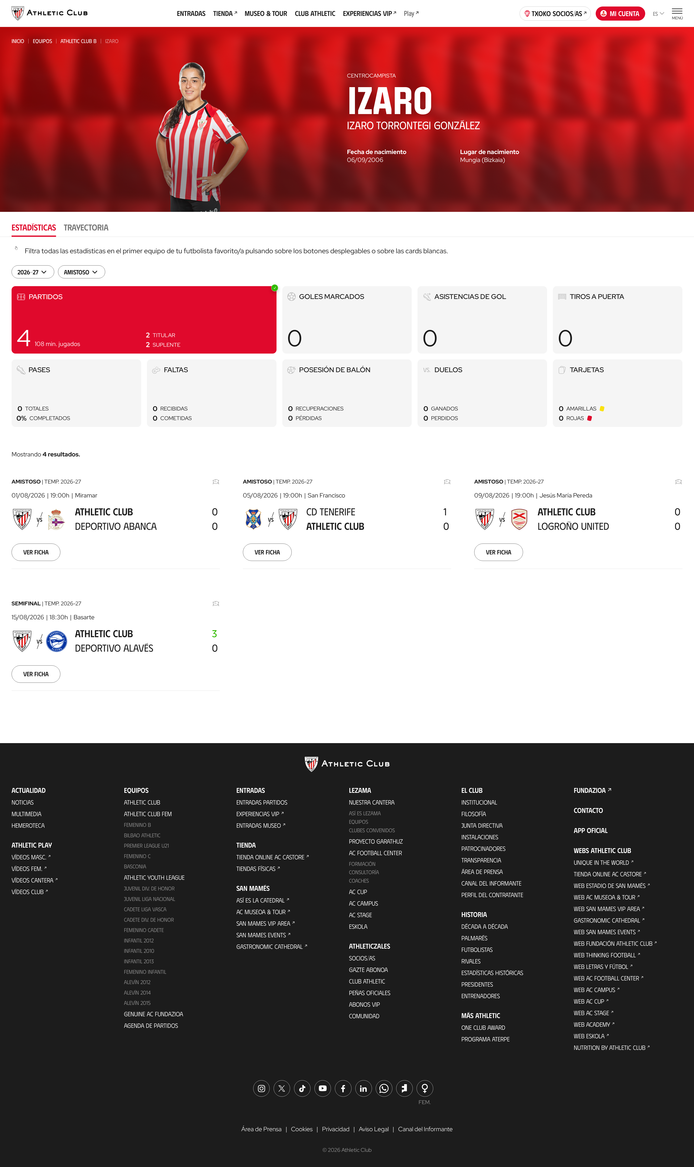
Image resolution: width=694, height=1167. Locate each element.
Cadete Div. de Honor (149, 919)
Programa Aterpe (485, 1039)
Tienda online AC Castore (270, 857)
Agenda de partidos (151, 1025)
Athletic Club (142, 802)
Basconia (135, 866)
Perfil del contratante (492, 894)
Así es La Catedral (260, 900)
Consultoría (364, 872)
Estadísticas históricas (492, 972)
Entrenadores (480, 995)
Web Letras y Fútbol (601, 966)
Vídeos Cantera (32, 880)
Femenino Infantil (145, 971)
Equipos (42, 40)
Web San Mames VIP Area (607, 908)
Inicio (18, 40)
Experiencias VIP (257, 813)
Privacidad (336, 1129)
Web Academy (592, 1024)
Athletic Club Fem (148, 813)
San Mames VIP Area (263, 923)
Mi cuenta (624, 13)
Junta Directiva (482, 825)
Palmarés (474, 938)
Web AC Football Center (606, 978)
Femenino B (137, 824)
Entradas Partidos (261, 802)
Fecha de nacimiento (376, 152)
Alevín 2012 (137, 982)
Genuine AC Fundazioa (153, 1014)
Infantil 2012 (139, 940)
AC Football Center (375, 852)
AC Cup (358, 891)
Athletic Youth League (154, 877)
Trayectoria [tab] (86, 227)
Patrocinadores (483, 848)
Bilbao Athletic (142, 835)
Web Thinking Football (605, 955)
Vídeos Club (28, 891)
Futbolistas (477, 949)
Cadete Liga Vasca (145, 909)
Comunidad (364, 1015)
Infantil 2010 (139, 950)
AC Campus (363, 903)
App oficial (591, 830)
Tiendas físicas (255, 868)
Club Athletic (367, 981)
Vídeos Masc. (29, 857)
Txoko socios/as (557, 13)
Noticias (23, 802)
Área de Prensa (482, 871)
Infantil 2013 (139, 961)
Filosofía (473, 813)
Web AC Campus (594, 989)
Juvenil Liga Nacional (149, 898)
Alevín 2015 (137, 1002)
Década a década (484, 926)
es (655, 13)
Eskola (358, 926)
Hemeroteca (28, 825)
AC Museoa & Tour (261, 911)
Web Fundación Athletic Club (613, 943)
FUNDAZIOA (590, 790)
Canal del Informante (491, 883)
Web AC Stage (591, 1012)
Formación (362, 863)
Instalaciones (479, 837)
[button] (144, 320)
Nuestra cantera (372, 802)
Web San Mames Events (605, 931)
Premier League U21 (146, 845)
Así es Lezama (365, 813)
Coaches (359, 880)
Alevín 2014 (137, 992)
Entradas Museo (258, 825)
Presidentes (477, 984)
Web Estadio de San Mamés (610, 885)
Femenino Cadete (144, 930)
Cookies (302, 1129)
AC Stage (360, 914)
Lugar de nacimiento (489, 152)
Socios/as (362, 958)
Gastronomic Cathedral (269, 946)
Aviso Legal (374, 1129)
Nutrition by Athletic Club (609, 1047)
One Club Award (483, 1027)
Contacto (588, 810)
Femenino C (137, 856)
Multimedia (26, 813)
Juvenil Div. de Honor (149, 888)
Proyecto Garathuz (376, 841)
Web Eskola (589, 1036)
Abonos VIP (364, 1004)
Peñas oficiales (369, 992)
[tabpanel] (347, 477)
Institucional (479, 802)
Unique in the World (601, 862)
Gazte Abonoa (368, 969)
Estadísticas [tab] (34, 227)
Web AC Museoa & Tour (604, 897)
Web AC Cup (589, 1001)
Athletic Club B (79, 40)
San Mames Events (261, 935)
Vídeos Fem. (27, 868)
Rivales (471, 961)
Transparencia (481, 860)
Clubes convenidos (372, 830)
